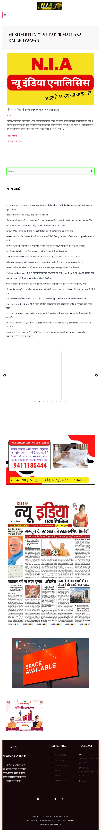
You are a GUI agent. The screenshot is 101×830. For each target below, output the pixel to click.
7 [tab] (61, 401)
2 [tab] (39, 401)
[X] (63, 799)
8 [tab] (65, 401)
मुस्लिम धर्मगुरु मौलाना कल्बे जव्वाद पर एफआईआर (33, 109)
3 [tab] (43, 401)
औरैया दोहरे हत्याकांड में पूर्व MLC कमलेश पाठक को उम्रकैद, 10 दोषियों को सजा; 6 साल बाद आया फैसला (44, 262)
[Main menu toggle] (5, 15)
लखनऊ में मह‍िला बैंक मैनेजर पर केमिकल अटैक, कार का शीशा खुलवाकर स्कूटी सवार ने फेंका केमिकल (42, 267)
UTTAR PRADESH (15, 141)
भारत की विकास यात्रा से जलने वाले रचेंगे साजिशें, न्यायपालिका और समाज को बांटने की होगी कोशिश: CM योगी (46, 284)
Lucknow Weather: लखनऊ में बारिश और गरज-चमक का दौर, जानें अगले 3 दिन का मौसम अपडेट (43, 257)
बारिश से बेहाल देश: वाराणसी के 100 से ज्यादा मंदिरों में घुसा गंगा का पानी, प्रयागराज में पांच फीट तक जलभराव (45, 246)
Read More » (13, 135)
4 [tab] (48, 401)
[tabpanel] (50, 375)
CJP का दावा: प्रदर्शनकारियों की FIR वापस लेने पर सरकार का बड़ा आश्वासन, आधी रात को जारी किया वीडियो (46, 298)
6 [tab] (57, 401)
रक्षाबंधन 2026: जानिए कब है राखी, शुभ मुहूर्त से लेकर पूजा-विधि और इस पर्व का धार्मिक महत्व (39, 231)
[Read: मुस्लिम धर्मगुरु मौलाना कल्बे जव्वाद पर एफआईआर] (50, 79)
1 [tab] (35, 401)
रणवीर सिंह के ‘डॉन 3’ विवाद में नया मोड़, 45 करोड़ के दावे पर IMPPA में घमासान (35, 225)
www (42, 820)
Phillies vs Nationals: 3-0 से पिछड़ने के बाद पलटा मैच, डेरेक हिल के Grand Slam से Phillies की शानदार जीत (50, 273)
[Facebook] (55, 799)
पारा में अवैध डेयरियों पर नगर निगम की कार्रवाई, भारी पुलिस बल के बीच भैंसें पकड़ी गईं (36, 251)
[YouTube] (46, 799)
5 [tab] (52, 401)
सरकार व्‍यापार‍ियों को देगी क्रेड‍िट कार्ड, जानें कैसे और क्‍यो (27, 215)
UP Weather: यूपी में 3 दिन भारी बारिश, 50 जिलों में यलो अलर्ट (30, 278)
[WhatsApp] (38, 799)
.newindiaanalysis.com (52, 820)
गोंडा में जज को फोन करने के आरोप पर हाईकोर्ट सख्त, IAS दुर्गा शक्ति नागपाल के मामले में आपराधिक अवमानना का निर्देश (49, 220)
